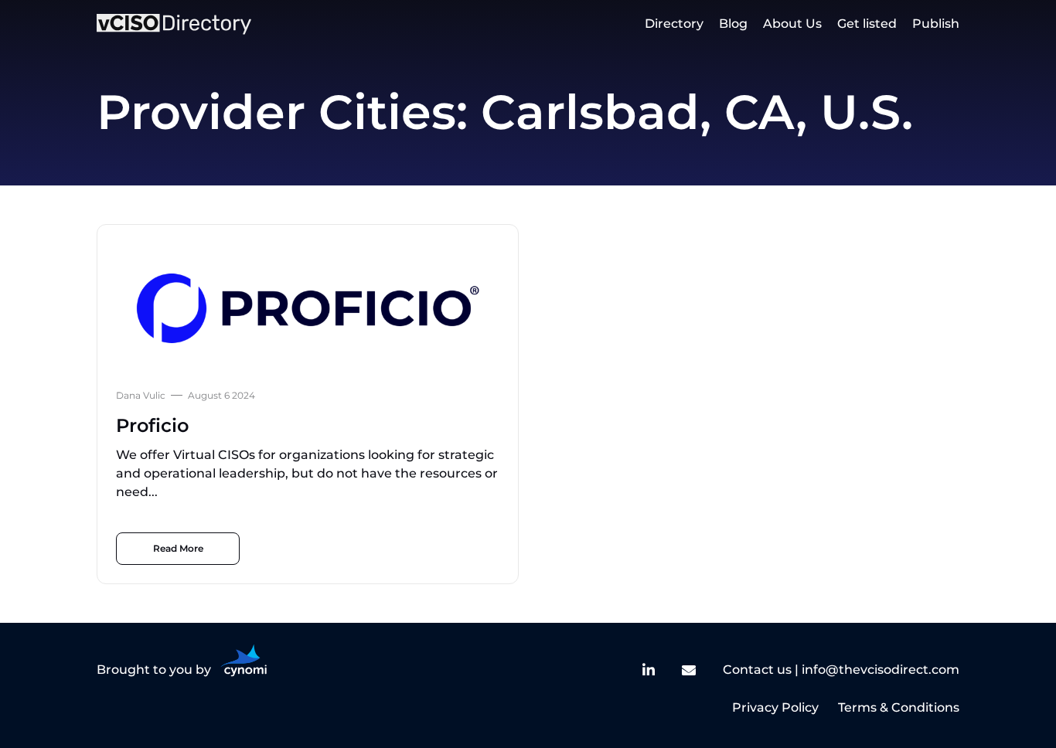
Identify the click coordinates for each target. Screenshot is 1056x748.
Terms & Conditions (898, 707)
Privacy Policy (775, 707)
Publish (935, 23)
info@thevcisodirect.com (880, 669)
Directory (674, 23)
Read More (178, 548)
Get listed (867, 23)
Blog (733, 23)
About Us (792, 23)
